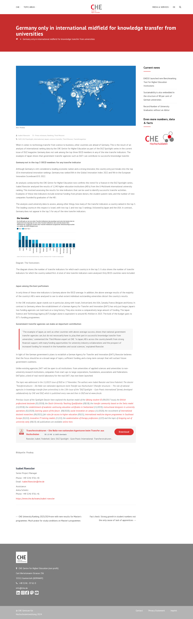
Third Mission (59, 135)
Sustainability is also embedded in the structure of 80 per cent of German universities (159, 96)
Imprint (174, 610)
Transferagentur (80, 139)
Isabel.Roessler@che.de (33, 481)
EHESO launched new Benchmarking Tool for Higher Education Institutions (160, 82)
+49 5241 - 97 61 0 (27, 583)
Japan (47, 139)
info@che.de (22, 588)
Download (124, 431)
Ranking (50, 135)
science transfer (56, 139)
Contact (139, 610)
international (39, 139)
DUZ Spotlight (27, 139)
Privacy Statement (156, 610)
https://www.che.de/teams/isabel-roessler (35, 498)
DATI (20, 139)
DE (174, 7)
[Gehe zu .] (17, 39)
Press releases (41, 135)
